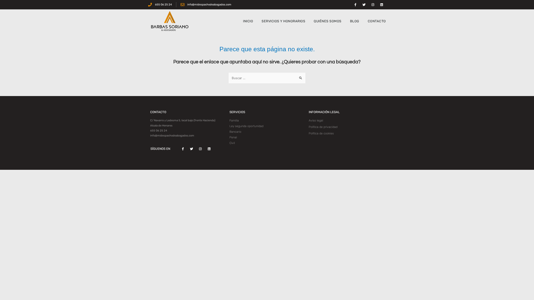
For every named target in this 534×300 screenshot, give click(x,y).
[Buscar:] (267, 78)
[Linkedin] (381, 4)
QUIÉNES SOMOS (327, 21)
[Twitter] (364, 4)
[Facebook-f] (355, 4)
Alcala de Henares (161, 125)
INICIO (248, 21)
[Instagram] (372, 4)
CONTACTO (377, 21)
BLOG (354, 21)
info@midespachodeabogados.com (172, 135)
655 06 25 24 (158, 130)
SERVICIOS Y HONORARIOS (283, 21)
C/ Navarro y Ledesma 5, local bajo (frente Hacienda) (182, 120)
